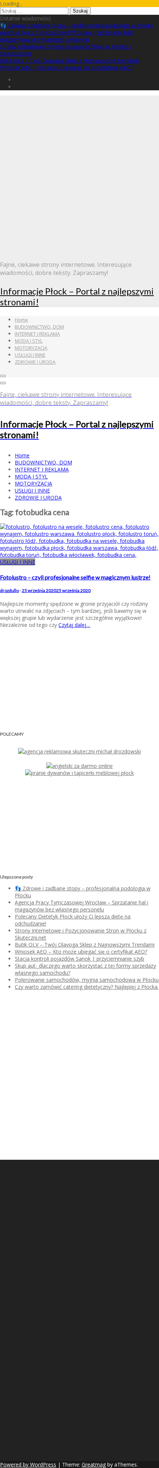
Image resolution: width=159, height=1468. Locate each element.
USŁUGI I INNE (30, 355)
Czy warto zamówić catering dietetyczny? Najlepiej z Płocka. (87, 986)
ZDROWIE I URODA (35, 362)
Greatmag (94, 1464)
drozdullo (9, 590)
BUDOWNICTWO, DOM (39, 326)
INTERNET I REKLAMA (37, 333)
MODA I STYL (29, 340)
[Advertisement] (79, 175)
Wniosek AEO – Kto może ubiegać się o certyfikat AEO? (66, 67)
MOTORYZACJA (31, 348)
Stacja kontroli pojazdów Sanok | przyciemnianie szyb (79, 958)
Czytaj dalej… (74, 624)
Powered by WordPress (28, 1464)
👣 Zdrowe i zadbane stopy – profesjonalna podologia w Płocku (76, 25)
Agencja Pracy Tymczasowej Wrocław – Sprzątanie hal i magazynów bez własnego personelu (66, 36)
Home (21, 319)
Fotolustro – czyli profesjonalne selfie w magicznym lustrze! (75, 577)
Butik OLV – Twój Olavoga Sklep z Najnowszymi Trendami (70, 60)
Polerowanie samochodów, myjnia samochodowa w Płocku (87, 979)
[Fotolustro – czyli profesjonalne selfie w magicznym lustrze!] (79, 554)
